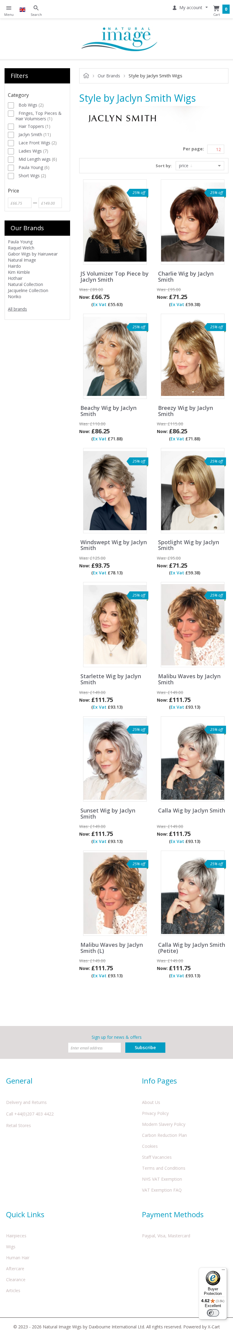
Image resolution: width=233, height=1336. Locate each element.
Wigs (10, 1247)
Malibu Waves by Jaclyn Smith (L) (111, 948)
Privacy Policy (155, 1113)
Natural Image (22, 260)
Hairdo (14, 266)
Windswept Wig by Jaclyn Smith (113, 545)
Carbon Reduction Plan (164, 1135)
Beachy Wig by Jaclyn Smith (108, 411)
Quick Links (25, 1214)
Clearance (15, 1279)
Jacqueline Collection (28, 290)
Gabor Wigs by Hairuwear (33, 254)
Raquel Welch (21, 248)
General (19, 1081)
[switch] (213, 1313)
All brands (17, 309)
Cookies (150, 1146)
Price (184, 165)
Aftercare (15, 1268)
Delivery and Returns (26, 1102)
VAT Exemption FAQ (162, 1190)
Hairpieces (16, 1236)
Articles (13, 1290)
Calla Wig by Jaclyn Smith (191, 811)
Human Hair (17, 1257)
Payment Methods (173, 1214)
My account (190, 7)
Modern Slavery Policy (163, 1124)
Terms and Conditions (163, 1168)
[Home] (119, 38)
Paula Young (20, 242)
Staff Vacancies (157, 1157)
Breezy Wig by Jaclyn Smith (185, 411)
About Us (151, 1102)
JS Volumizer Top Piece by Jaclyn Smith (114, 277)
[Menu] (223, 1271)
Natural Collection (25, 284)
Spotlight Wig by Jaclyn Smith (188, 545)
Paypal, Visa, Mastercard (166, 1236)
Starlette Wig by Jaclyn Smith (110, 679)
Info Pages (159, 1081)
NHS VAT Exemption (162, 1179)
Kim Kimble (19, 272)
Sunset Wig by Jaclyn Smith (107, 814)
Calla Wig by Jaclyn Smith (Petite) (191, 948)
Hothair (15, 278)
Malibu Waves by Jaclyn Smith (189, 679)
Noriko (14, 296)
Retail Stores (18, 1125)
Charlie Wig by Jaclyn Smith (186, 277)
